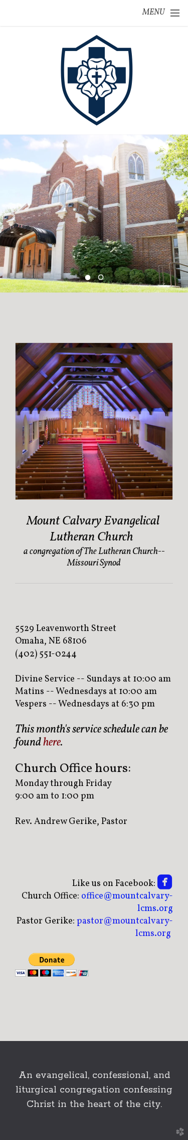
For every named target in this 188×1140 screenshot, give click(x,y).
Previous (12, 213)
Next (176, 213)
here (52, 742)
